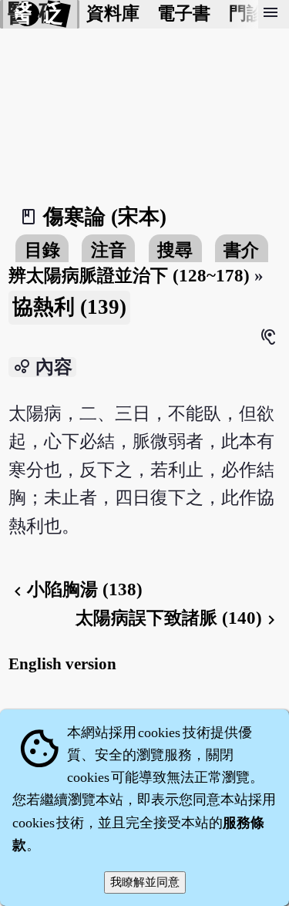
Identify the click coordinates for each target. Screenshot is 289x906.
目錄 (42, 250)
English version (62, 663)
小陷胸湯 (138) (75, 589)
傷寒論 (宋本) (104, 216)
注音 (108, 250)
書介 (241, 250)
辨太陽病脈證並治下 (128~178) (129, 275)
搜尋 (175, 250)
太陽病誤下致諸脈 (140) (178, 618)
